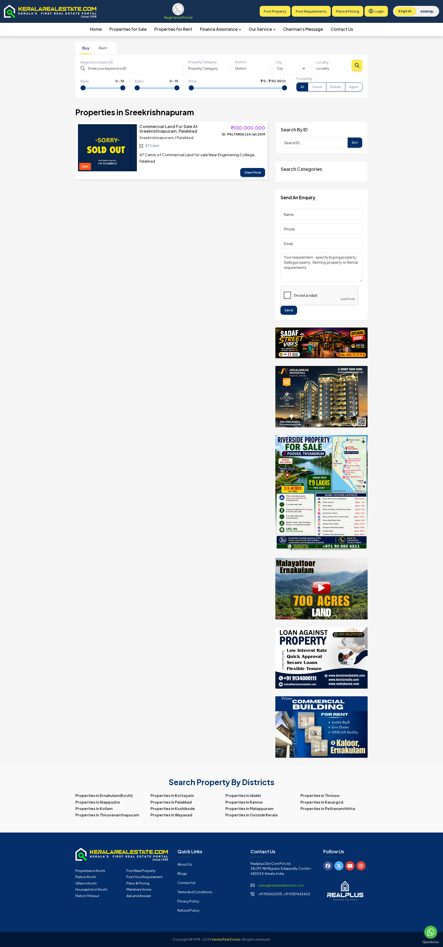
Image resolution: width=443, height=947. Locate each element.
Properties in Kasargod (321, 802)
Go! (355, 142)
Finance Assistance (219, 29)
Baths (139, 81)
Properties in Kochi (90, 871)
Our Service (261, 29)
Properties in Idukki (243, 795)
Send (289, 310)
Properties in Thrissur (320, 795)
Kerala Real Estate (226, 939)
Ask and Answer (138, 896)
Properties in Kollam (94, 808)
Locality (322, 62)
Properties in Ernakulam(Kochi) (104, 795)
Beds (84, 81)
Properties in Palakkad (171, 802)
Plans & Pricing (347, 11)
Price (193, 81)
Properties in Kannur (244, 802)
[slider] (83, 87)
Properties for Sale (128, 29)
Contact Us (342, 29)
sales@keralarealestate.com (281, 885)
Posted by (304, 79)
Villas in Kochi (86, 883)
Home (96, 29)
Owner (317, 87)
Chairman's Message (303, 29)
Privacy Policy (188, 901)
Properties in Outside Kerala (251, 815)
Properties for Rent (173, 29)
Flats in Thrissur (87, 896)
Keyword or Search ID (96, 62)
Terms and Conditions (194, 892)
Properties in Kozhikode (172, 808)
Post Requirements (311, 11)
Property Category (202, 62)
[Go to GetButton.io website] (430, 941)
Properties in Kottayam (172, 795)
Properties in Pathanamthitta (327, 808)
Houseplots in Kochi (91, 889)
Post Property (275, 11)
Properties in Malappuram (249, 808)
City (279, 62)
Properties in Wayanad (171, 815)
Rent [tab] (103, 48)
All (302, 87)
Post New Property (141, 871)
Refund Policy (188, 910)
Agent (353, 87)
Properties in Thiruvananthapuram (107, 815)
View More (252, 172)
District (240, 62)
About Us (184, 864)
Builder (335, 87)
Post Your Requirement (144, 877)
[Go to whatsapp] (430, 932)
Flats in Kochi (85, 877)
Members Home (138, 889)
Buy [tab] (85, 48)
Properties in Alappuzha (97, 802)
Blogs (182, 873)
